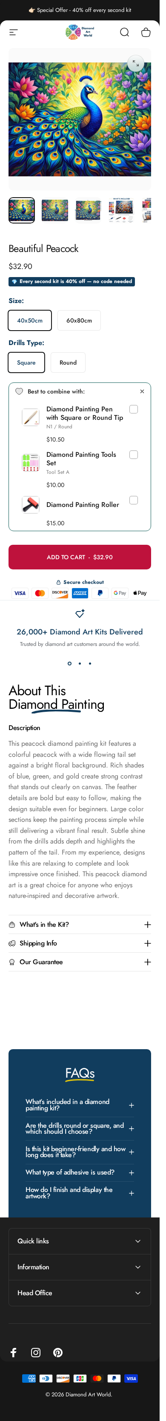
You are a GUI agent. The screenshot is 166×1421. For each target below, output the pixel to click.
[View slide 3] (90, 663)
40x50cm (30, 320)
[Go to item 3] (88, 210)
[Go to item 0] (22, 210)
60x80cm (79, 320)
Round (68, 362)
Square (26, 362)
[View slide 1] (70, 663)
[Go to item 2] (55, 210)
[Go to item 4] (121, 210)
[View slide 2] (80, 663)
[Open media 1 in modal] (135, 63)
